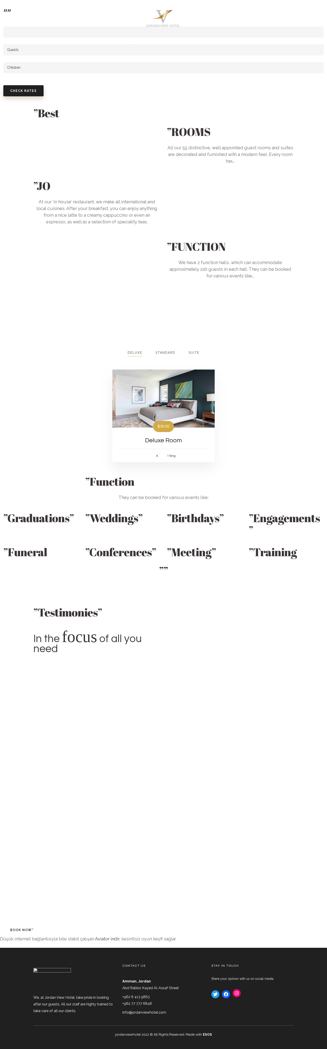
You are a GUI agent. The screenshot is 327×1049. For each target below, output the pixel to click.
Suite (194, 352)
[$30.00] (163, 398)
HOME (133, 41)
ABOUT (152, 41)
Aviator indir (107, 939)
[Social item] (296, 19)
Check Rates (23, 91)
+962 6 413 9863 (136, 997)
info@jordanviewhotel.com (144, 1012)
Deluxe (135, 352)
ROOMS (172, 41)
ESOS (207, 1035)
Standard (165, 352)
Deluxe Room (163, 440)
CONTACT (194, 41)
